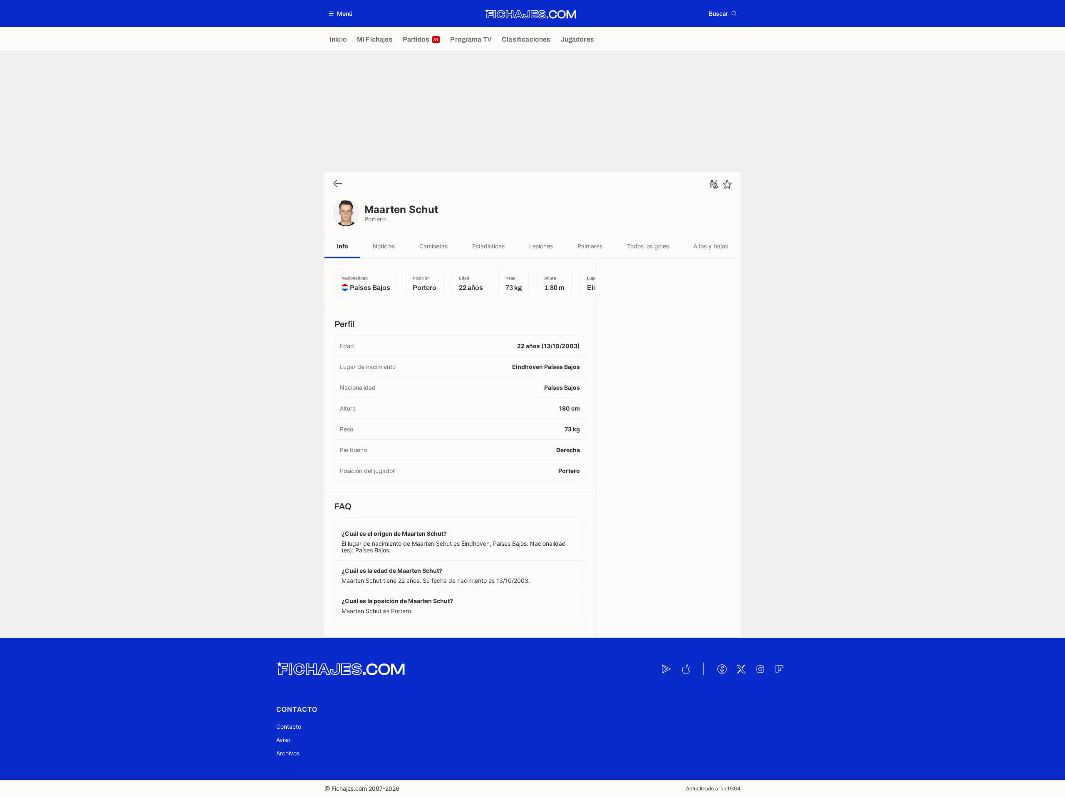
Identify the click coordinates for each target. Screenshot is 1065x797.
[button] (340, 13)
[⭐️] (727, 184)
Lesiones (541, 246)
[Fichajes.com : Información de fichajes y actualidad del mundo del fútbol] (531, 14)
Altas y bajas (710, 246)
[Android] (666, 669)
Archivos (288, 753)
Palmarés (589, 246)
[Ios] (685, 669)
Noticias (384, 246)
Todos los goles (648, 246)
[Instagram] (760, 669)
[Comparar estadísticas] (714, 184)
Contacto (288, 726)
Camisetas (433, 246)
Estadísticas (488, 246)
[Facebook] (722, 669)
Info (342, 246)
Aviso (283, 739)
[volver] (338, 184)
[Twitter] (741, 669)
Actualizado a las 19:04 (713, 788)
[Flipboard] (779, 669)
